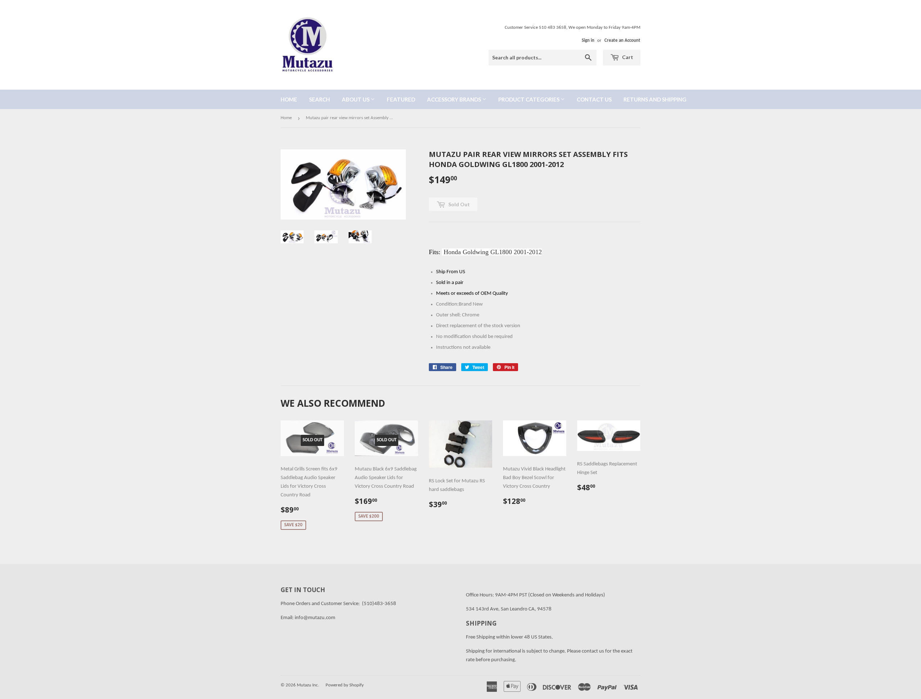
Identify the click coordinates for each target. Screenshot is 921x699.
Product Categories (529, 99)
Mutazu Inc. (308, 685)
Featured (401, 99)
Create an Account (622, 40)
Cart (627, 57)
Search (319, 99)
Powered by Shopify (345, 685)
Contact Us (594, 99)
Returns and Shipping (654, 99)
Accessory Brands (454, 99)
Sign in (588, 40)
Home (289, 99)
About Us (356, 99)
